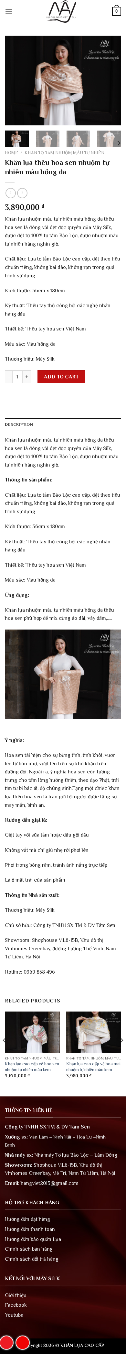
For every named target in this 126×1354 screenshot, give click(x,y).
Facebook (16, 1305)
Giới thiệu (15, 1295)
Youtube (14, 1315)
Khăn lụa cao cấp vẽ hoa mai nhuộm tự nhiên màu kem (93, 1066)
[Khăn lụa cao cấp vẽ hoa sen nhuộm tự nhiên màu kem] (32, 1032)
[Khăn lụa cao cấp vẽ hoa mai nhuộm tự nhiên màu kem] (93, 1032)
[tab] (63, 424)
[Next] (111, 80)
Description (19, 424)
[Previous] (15, 80)
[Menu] (9, 11)
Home (11, 152)
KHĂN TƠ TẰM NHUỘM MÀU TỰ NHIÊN (64, 152)
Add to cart (61, 377)
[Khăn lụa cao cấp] (63, 11)
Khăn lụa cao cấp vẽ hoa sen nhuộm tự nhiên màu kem (32, 1066)
